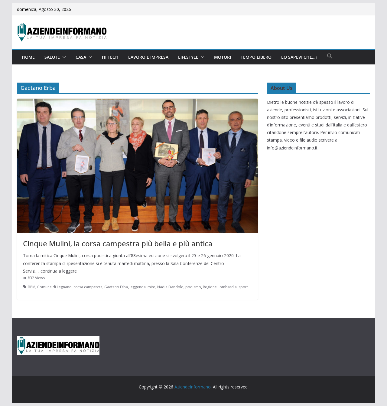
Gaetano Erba (116, 287)
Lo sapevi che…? (299, 57)
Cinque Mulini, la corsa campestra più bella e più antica (118, 243)
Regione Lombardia (220, 287)
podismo (193, 287)
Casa (81, 57)
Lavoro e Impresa (148, 57)
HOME (28, 57)
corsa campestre (87, 287)
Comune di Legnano (54, 287)
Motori (222, 57)
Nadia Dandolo (170, 287)
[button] (63, 57)
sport (243, 287)
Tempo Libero (256, 57)
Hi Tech (110, 57)
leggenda (138, 287)
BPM (31, 287)
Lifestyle (188, 57)
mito (151, 287)
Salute (52, 57)
